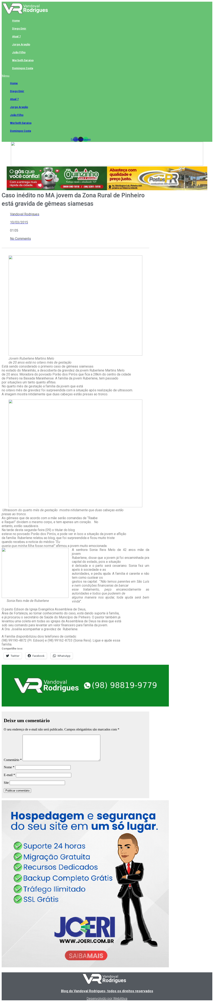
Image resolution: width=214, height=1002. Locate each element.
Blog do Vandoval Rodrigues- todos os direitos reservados (107, 991)
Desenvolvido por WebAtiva (107, 999)
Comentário (13, 760)
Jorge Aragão (21, 44)
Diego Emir (19, 28)
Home (16, 20)
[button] (81, 76)
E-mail (9, 775)
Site (6, 782)
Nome (9, 767)
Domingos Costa (22, 68)
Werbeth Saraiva (22, 60)
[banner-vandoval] (85, 705)
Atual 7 (16, 36)
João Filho (18, 52)
